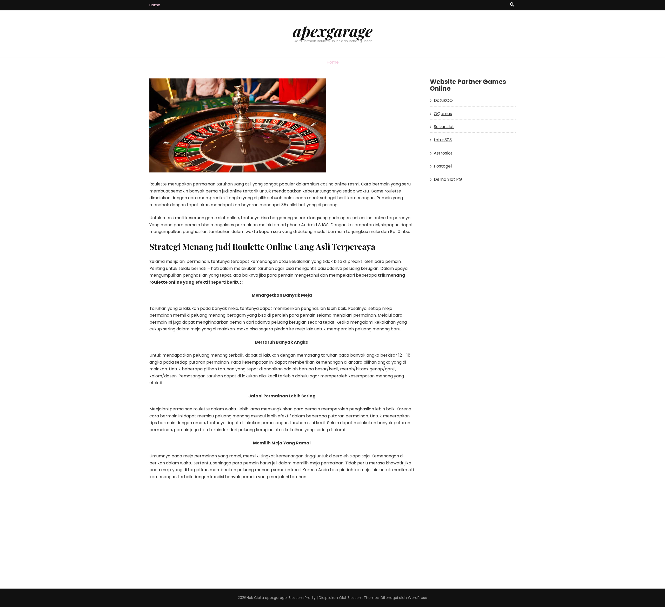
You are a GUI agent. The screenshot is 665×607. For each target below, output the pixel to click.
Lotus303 (443, 140)
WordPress (417, 597)
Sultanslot (444, 127)
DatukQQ (443, 100)
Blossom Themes (363, 597)
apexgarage (333, 30)
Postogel (443, 166)
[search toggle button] (512, 4)
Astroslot (443, 153)
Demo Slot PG (448, 179)
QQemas (443, 114)
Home (154, 5)
